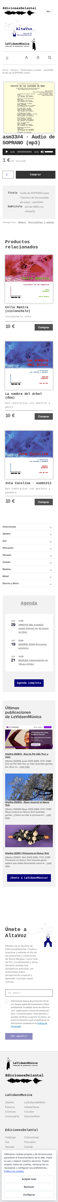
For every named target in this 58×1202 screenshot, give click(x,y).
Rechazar (29, 1186)
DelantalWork (32, 1116)
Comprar (35, 174)
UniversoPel (12, 1116)
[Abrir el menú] (7, 58)
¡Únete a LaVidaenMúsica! (29, 877)
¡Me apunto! (19, 1036)
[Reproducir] (6, 151)
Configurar (29, 1194)
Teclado (9, 1146)
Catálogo (10, 1137)
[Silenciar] (42, 151)
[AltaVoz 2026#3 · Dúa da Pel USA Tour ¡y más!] (29, 737)
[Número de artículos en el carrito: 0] (38, 57)
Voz (7, 1142)
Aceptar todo (29, 1179)
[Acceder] (26, 57)
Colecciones (31, 1137)
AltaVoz (9, 1102)
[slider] (49, 151)
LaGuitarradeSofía (34, 1102)
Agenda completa (29, 683)
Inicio (5, 70)
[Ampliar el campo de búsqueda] (49, 57)
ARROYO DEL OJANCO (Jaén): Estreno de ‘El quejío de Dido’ (33, 628)
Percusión (30, 1142)
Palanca (10, 1107)
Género (14, 70)
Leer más (25, 766)
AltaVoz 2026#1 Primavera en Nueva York (27, 853)
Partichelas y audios (31, 70)
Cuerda (28, 1146)
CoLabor (29, 1111)
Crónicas (10, 1111)
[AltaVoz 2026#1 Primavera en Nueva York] (29, 836)
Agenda (29, 603)
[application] (29, 152)
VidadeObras (31, 1107)
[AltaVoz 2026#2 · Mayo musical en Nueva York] (29, 789)
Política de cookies (14, 1171)
